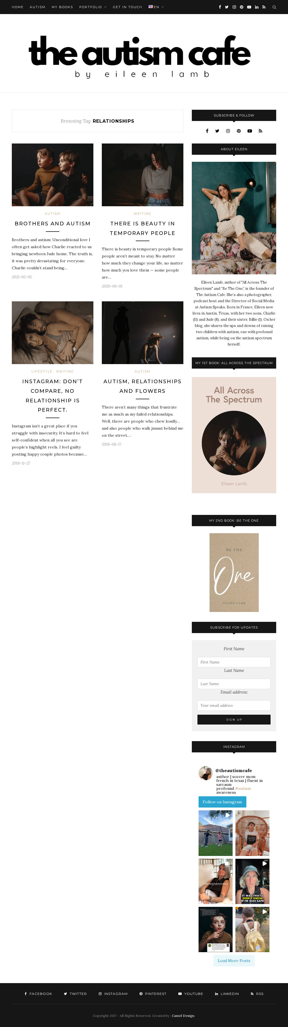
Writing (143, 214)
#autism (243, 788)
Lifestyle (42, 371)
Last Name (234, 670)
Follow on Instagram (222, 801)
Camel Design (183, 1015)
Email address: (234, 692)
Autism (38, 7)
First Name (234, 648)
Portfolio (90, 7)
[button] (216, 833)
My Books (62, 7)
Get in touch (127, 7)
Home (18, 7)
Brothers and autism (53, 224)
